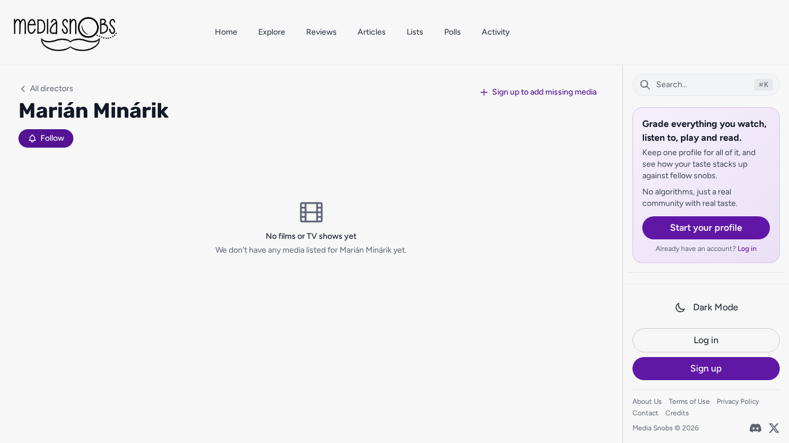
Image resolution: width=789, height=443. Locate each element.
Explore (271, 32)
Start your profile (706, 227)
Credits (677, 413)
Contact (645, 413)
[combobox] (706, 85)
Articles (372, 32)
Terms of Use (689, 401)
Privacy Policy (738, 401)
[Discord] (755, 428)
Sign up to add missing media (544, 92)
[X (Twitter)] (774, 428)
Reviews (321, 32)
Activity (496, 32)
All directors (51, 88)
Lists (415, 32)
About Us (647, 401)
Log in (747, 249)
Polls (452, 32)
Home (226, 32)
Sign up (706, 368)
